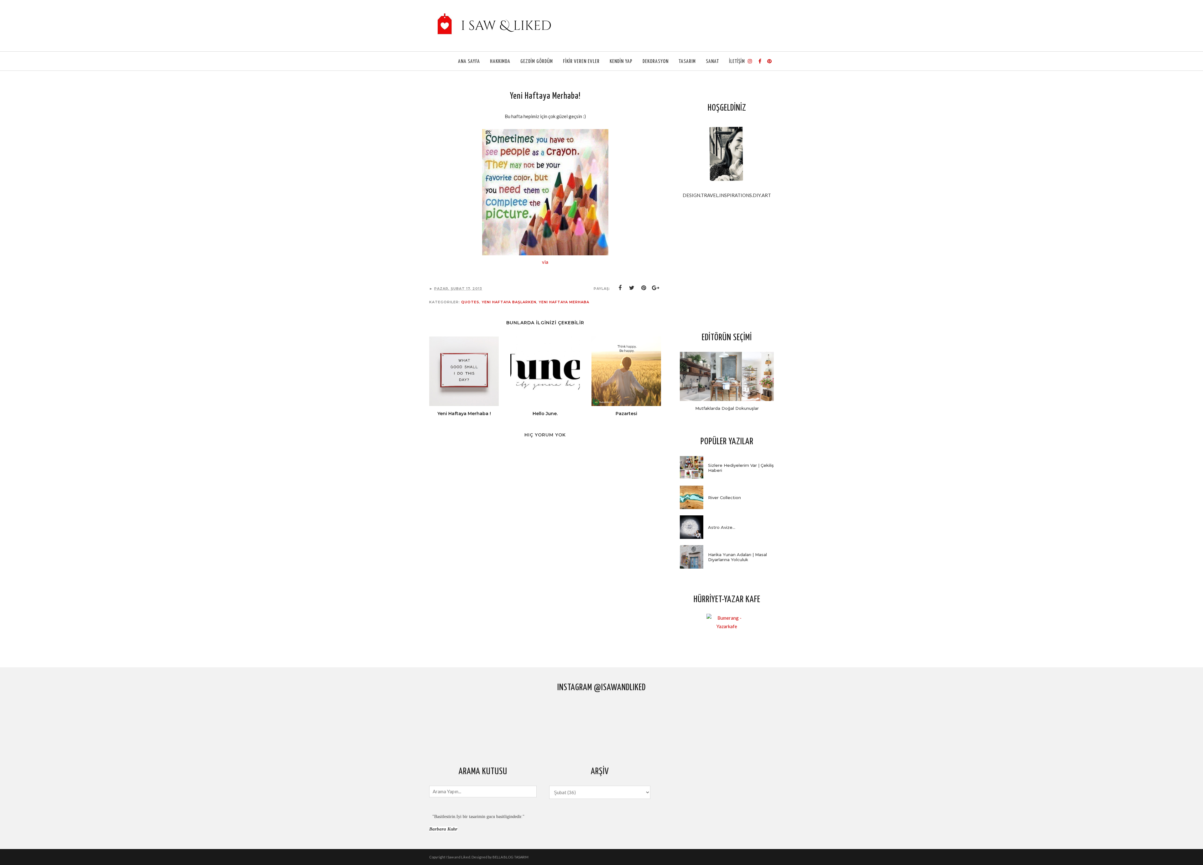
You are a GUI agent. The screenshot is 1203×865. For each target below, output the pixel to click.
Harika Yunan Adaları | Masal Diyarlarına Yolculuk (737, 557)
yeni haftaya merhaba (564, 302)
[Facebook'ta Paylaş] (620, 288)
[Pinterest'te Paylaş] (644, 288)
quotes (470, 302)
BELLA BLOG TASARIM (510, 857)
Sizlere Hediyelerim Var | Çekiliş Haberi (741, 468)
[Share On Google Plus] (656, 288)
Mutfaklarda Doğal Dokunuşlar (727, 408)
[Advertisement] (727, 265)
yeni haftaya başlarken (509, 302)
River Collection (724, 497)
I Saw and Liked (458, 857)
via (545, 262)
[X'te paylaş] (632, 288)
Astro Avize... (721, 527)
